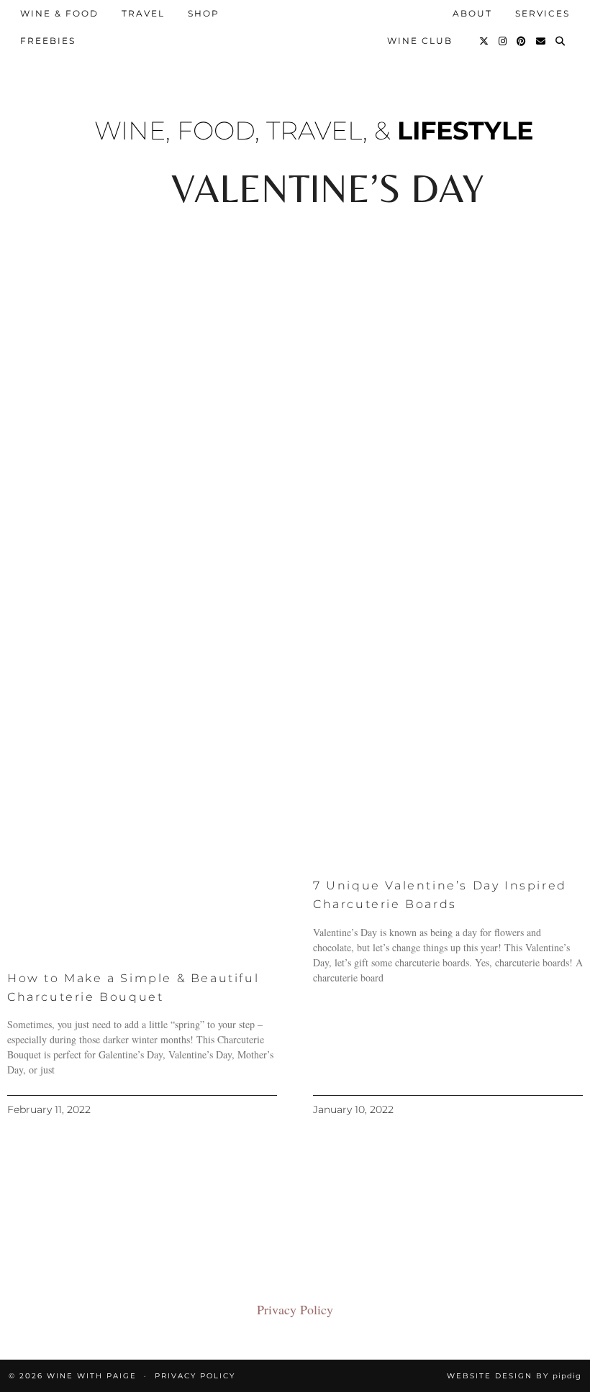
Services (542, 13)
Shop (203, 13)
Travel (143, 13)
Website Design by (514, 1375)
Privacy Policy (295, 1309)
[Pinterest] (522, 41)
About (472, 13)
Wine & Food (59, 13)
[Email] (541, 41)
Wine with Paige (92, 1375)
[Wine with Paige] (295, 19)
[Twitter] (484, 41)
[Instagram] (503, 41)
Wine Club (420, 40)
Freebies (48, 40)
